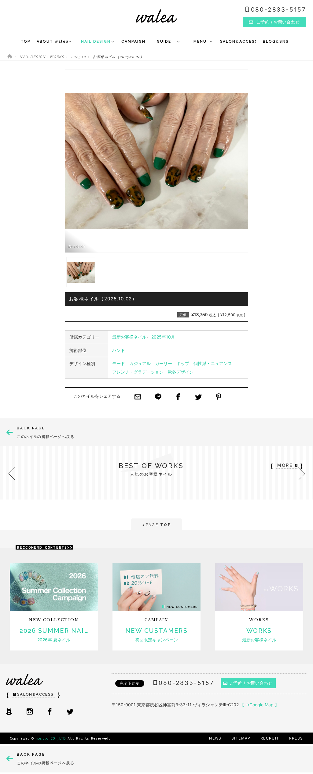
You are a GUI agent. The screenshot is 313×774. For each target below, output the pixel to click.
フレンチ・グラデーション (138, 371)
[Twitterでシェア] (198, 397)
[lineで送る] (158, 397)
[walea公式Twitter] (70, 712)
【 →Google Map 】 (259, 704)
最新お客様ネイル (129, 336)
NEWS (215, 738)
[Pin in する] (218, 397)
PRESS (296, 738)
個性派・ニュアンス (212, 363)
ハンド (118, 350)
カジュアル (140, 363)
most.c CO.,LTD (50, 738)
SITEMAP (241, 738)
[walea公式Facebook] (49, 712)
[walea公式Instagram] (29, 712)
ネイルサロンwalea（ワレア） (156, 16)
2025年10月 (163, 336)
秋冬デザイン (180, 371)
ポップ (182, 363)
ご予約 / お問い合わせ (251, 683)
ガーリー (163, 363)
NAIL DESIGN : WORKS (42, 57)
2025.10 (78, 57)
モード (118, 363)
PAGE (156, 525)
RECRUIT (269, 738)
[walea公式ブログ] (9, 712)
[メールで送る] (137, 397)
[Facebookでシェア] (178, 397)
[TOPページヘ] (10, 56)
